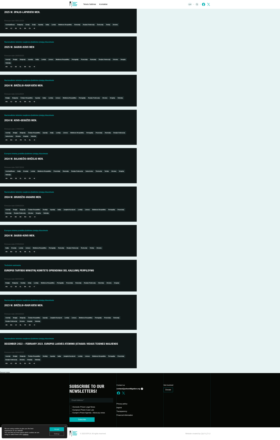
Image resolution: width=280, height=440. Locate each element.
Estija (34, 24)
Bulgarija (20, 24)
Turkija (108, 24)
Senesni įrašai (5, 372)
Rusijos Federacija (88, 24)
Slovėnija (101, 283)
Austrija (7, 59)
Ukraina (115, 24)
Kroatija (25, 171)
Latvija (54, 24)
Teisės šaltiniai (89, 4)
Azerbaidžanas (10, 24)
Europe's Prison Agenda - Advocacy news (89, 413)
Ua (16, 140)
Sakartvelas (9, 136)
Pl (25, 140)
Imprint (119, 408)
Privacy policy (121, 404)
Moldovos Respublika (65, 24)
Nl (30, 140)
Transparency (121, 411)
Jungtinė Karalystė (69, 209)
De (16, 28)
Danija (28, 24)
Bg (7, 28)
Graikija (45, 209)
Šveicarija (100, 24)
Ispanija (40, 24)
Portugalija (75, 59)
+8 (34, 28)
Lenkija (43, 59)
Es (30, 28)
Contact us (120, 385)
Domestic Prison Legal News (84, 407)
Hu (30, 217)
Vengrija (123, 59)
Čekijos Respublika (27, 98)
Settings (57, 434)
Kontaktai (103, 4)
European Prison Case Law (83, 410)
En (25, 28)
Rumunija (77, 24)
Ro (11, 140)
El (20, 28)
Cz (11, 28)
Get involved (168, 385)
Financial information (124, 415)
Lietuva (51, 59)
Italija (47, 24)
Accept (56, 429)
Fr (21, 140)
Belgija (15, 59)
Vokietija (8, 63)
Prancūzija (84, 59)
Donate (168, 390)
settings (25, 434)
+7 (34, 286)
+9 (34, 66)
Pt (11, 217)
